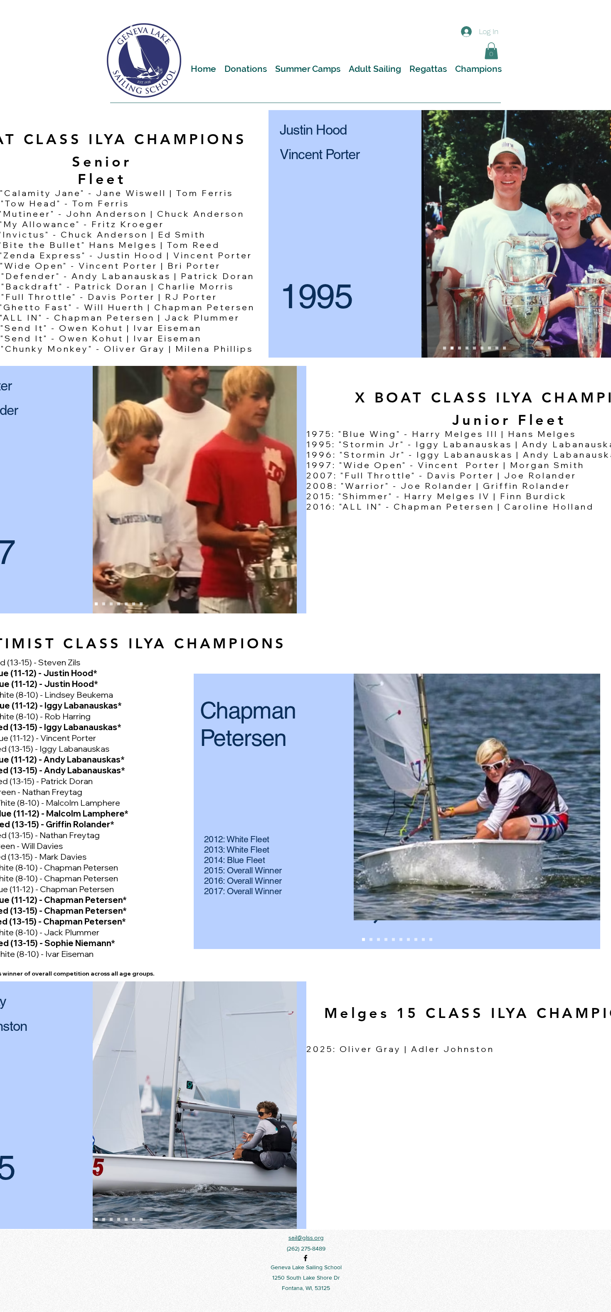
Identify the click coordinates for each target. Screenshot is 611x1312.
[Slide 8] (415, 939)
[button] (491, 50)
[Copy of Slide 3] (481, 347)
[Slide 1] (444, 347)
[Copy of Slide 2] (474, 347)
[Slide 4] (385, 939)
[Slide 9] (423, 939)
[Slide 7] (408, 939)
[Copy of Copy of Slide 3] (504, 347)
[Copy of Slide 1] (467, 347)
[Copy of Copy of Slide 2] (496, 347)
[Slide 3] (459, 347)
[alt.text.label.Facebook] (305, 1258)
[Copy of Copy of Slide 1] (489, 347)
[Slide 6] (400, 939)
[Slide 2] (452, 347)
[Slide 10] (430, 939)
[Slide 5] (393, 939)
